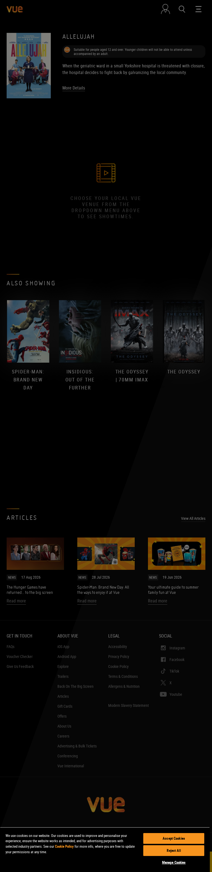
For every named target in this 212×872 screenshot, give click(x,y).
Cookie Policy (64, 846)
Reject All (174, 850)
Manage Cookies (174, 862)
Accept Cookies (174, 838)
